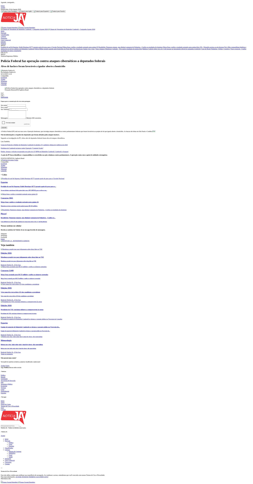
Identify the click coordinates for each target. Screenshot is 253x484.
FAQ (2, 408)
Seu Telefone (5, 109)
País (2, 382)
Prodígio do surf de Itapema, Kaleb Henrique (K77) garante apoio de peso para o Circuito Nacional (32, 47)
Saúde (11, 457)
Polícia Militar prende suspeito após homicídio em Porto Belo (54, 49)
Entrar (3, 6)
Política (3, 375)
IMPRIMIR (4, 97)
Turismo (3, 388)
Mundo (3, 377)
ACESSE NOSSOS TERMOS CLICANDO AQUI (32, 477)
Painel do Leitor (6, 404)
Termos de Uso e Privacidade (10, 406)
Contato (3, 410)
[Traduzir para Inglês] (25, 11)
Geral (2, 389)
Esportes (3, 393)
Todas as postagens (7, 354)
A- (2, 93)
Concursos (8, 462)
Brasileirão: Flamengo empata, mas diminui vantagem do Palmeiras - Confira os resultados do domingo (131, 47)
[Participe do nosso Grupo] (9, 160)
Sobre (2, 402)
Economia (4, 386)
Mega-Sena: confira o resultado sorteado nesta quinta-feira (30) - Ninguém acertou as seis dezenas (193, 47)
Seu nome (4, 105)
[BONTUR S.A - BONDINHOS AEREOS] (15, 241)
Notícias (3, 43)
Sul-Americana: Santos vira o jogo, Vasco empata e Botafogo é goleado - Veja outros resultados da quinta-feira (107, 49)
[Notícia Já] (25, 26)
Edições (3, 42)
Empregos (4, 38)
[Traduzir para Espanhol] (41, 11)
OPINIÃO (12, 453)
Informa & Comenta (15, 451)
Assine (3, 7)
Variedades (4, 379)
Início (2, 31)
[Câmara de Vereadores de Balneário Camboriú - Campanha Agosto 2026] (48, 29)
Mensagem (4, 118)
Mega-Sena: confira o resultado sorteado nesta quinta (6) (80, 47)
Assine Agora (5, 366)
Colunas (3, 36)
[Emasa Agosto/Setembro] (18, 27)
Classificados (5, 35)
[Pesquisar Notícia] (20, 426)
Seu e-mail (4, 107)
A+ (2, 95)
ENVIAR (4, 127)
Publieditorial (5, 391)
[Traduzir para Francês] (58, 11)
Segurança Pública (6, 384)
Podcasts (3, 33)
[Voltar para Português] (9, 11)
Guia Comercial (6, 40)
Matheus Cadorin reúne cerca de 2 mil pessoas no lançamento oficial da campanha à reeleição (171, 49)
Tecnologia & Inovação (8, 380)
